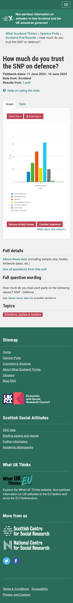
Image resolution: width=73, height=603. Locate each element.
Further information (15, 441)
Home (7, 352)
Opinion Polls (12, 358)
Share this (14, 116)
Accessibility (39, 589)
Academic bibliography (18, 447)
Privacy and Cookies (16, 594)
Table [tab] (22, 104)
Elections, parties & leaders (23, 314)
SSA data (9, 430)
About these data (15, 259)
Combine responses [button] (50, 224)
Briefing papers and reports (21, 435)
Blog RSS (9, 381)
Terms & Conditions (16, 589)
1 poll (26, 82)
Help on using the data (23, 90)
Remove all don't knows (21, 224)
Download (34, 116)
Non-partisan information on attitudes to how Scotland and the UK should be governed (38, 18)
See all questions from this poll (24, 269)
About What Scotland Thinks (22, 369)
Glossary (9, 375)
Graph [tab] (10, 104)
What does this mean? (51, 229)
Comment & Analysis (17, 363)
